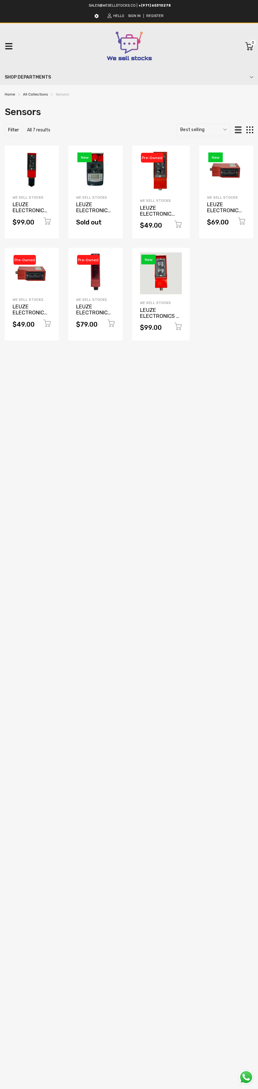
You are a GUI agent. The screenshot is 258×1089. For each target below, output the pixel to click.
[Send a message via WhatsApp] (246, 1077)
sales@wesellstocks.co (112, 5)
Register (155, 16)
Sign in (134, 16)
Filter (13, 130)
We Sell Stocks (28, 198)
